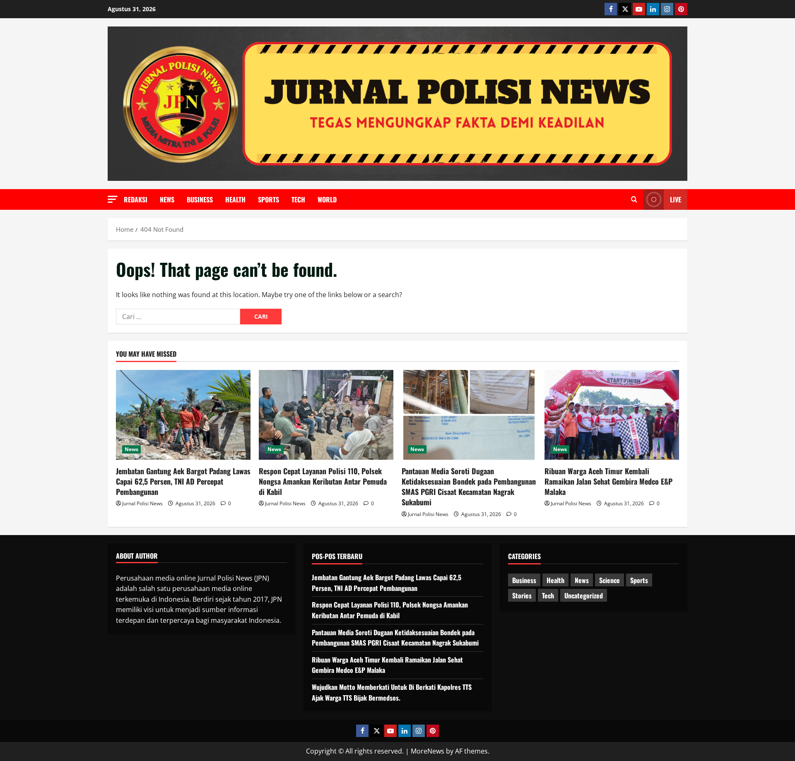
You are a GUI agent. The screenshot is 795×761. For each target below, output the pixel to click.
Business (200, 199)
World (327, 199)
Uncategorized (583, 595)
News (167, 199)
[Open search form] (634, 199)
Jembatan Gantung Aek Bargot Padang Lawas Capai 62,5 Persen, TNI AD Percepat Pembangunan (183, 481)
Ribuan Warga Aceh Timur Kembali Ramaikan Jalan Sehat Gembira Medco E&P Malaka (608, 481)
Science (609, 580)
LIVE (675, 199)
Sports (268, 199)
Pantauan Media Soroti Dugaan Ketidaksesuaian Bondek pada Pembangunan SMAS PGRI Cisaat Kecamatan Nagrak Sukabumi (469, 487)
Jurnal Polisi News (142, 503)
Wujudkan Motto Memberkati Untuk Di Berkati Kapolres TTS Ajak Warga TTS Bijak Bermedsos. (392, 692)
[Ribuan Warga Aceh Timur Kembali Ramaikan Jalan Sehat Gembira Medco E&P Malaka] (611, 415)
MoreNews (427, 751)
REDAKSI (135, 199)
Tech (298, 199)
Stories (522, 595)
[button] (113, 199)
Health (235, 199)
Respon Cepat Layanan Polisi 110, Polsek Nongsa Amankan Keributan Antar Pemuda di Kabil (323, 481)
